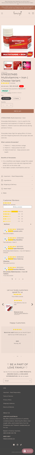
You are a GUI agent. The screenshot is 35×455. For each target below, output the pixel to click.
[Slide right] (33, 66)
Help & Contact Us (9, 438)
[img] (12, 229)
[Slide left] (2, 66)
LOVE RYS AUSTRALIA (19, 452)
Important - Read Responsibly (12, 392)
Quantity (3, 102)
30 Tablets (6, 98)
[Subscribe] (30, 381)
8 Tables (16, 98)
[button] (2, 13)
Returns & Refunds (8, 407)
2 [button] (15, 279)
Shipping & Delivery (9, 403)
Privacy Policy (7, 399)
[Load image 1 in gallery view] (8, 65)
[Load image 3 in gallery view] (26, 65)
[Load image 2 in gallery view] (17, 65)
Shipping (9, 92)
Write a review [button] (17, 207)
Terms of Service (8, 396)
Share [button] (4, 193)
